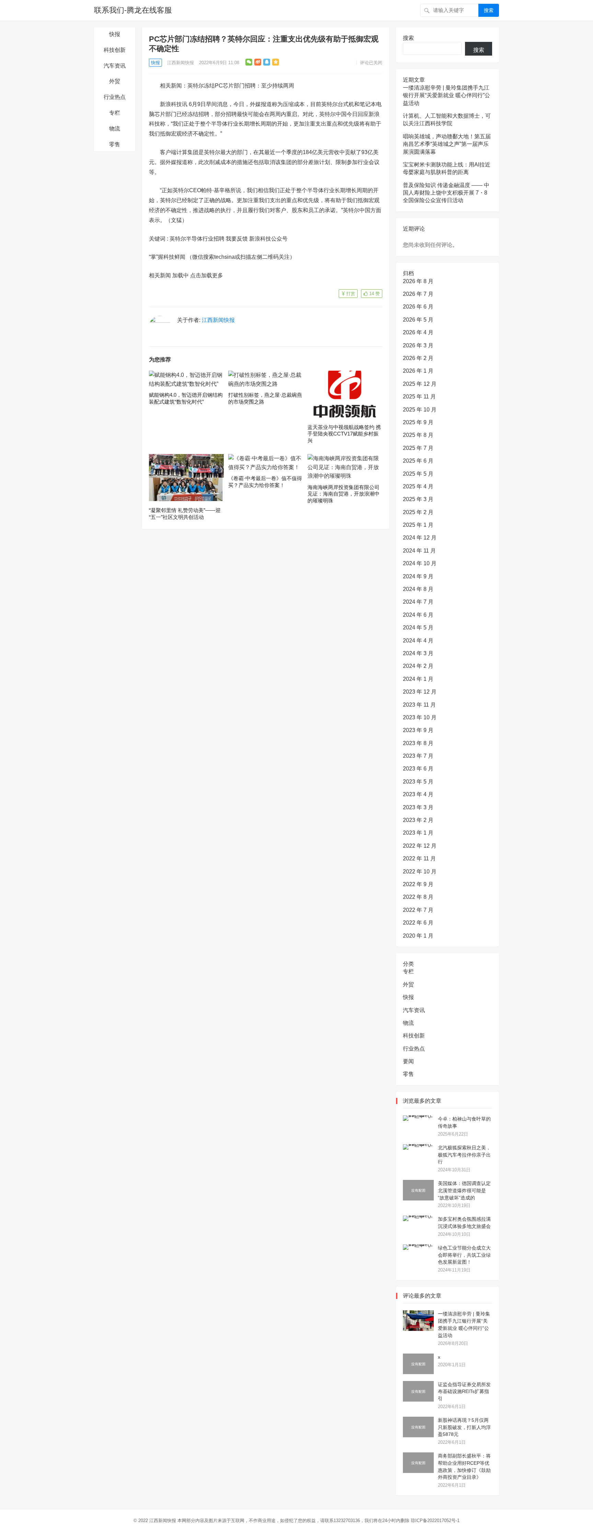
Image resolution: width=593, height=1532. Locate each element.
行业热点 (115, 97)
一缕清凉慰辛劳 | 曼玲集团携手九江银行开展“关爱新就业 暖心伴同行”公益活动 (446, 95)
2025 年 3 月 (418, 499)
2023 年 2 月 (418, 820)
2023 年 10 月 (420, 717)
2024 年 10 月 (420, 563)
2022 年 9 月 (418, 884)
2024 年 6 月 (418, 615)
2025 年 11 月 (419, 396)
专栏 (114, 113)
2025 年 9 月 (418, 422)
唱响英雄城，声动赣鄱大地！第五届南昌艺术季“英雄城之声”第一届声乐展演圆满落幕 (447, 144)
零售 (114, 144)
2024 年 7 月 (418, 602)
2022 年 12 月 (420, 846)
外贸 (114, 81)
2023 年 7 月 (418, 756)
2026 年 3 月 (418, 345)
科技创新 (115, 50)
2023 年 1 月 (418, 833)
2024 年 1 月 (418, 679)
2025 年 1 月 (418, 525)
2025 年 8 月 (418, 435)
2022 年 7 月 (418, 910)
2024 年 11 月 (419, 551)
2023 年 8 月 (418, 743)
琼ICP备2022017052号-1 (435, 1520)
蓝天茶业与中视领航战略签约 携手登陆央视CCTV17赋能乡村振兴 (344, 433)
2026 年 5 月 (418, 320)
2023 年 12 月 (420, 692)
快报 (114, 34)
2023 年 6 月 (418, 768)
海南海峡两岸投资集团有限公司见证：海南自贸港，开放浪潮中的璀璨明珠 (343, 493)
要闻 (408, 1061)
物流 (114, 128)
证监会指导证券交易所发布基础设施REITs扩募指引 (464, 1392)
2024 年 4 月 (418, 640)
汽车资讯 (115, 66)
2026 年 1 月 (418, 371)
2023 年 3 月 (418, 807)
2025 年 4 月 (418, 486)
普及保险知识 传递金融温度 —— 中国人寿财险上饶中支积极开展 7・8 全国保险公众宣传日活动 (446, 193)
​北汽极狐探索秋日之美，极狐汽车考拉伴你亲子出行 (464, 1155)
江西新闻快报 (180, 62)
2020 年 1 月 (418, 936)
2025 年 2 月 (418, 512)
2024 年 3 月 (418, 653)
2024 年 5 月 (418, 627)
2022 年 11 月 (419, 858)
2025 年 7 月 (418, 448)
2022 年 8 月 (418, 897)
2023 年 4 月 (418, 794)
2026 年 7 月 (418, 294)
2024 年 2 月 (418, 666)
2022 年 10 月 (420, 871)
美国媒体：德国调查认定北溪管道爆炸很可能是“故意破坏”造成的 (464, 1190)
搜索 (488, 10)
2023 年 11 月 (419, 705)
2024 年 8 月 (418, 589)
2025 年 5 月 (418, 474)
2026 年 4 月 (418, 332)
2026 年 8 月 (418, 281)
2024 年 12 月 (420, 538)
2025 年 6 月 (418, 461)
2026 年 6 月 (418, 307)
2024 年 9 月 (418, 576)
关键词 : (159, 239)
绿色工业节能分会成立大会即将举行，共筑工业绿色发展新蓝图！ (464, 1255)
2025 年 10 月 (420, 410)
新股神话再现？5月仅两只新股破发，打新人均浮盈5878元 (464, 1427)
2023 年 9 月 (418, 730)
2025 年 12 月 (420, 384)
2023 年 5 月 (418, 782)
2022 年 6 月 (418, 923)
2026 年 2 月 (418, 358)
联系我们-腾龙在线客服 (133, 10)
